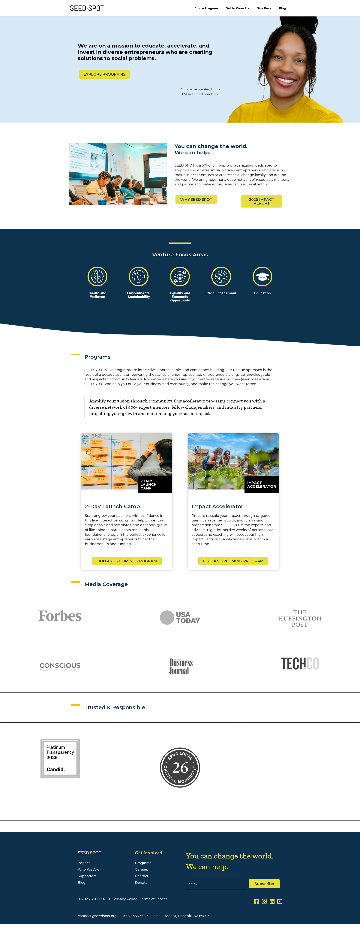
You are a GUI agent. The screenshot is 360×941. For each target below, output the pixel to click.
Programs (143, 863)
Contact (141, 876)
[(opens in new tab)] (180, 767)
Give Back (264, 8)
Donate (141, 883)
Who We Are (88, 869)
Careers (141, 869)
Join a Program (206, 8)
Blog (282, 8)
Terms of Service (154, 899)
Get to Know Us (237, 8)
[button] (264, 883)
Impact (84, 863)
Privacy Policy (125, 899)
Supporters (87, 876)
